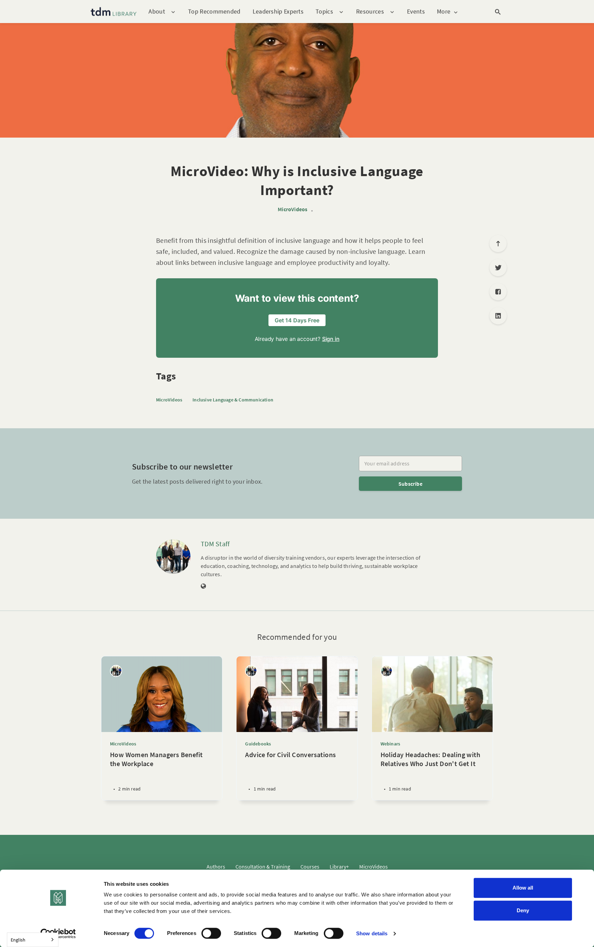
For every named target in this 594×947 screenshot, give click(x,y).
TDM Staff (215, 543)
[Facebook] (498, 291)
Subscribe (410, 483)
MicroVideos (292, 209)
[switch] (211, 933)
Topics (324, 11)
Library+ (339, 866)
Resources (370, 11)
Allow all (523, 888)
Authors (216, 866)
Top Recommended (214, 11)
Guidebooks (258, 744)
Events (416, 11)
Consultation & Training (262, 866)
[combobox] (32, 940)
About (156, 11)
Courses (309, 866)
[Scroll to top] (498, 243)
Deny (523, 910)
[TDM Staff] (173, 556)
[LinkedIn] (498, 315)
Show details (371, 933)
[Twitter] (498, 267)
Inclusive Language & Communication (232, 400)
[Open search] (497, 11)
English (18, 940)
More (443, 11)
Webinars (390, 744)
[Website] (203, 586)
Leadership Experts (278, 11)
